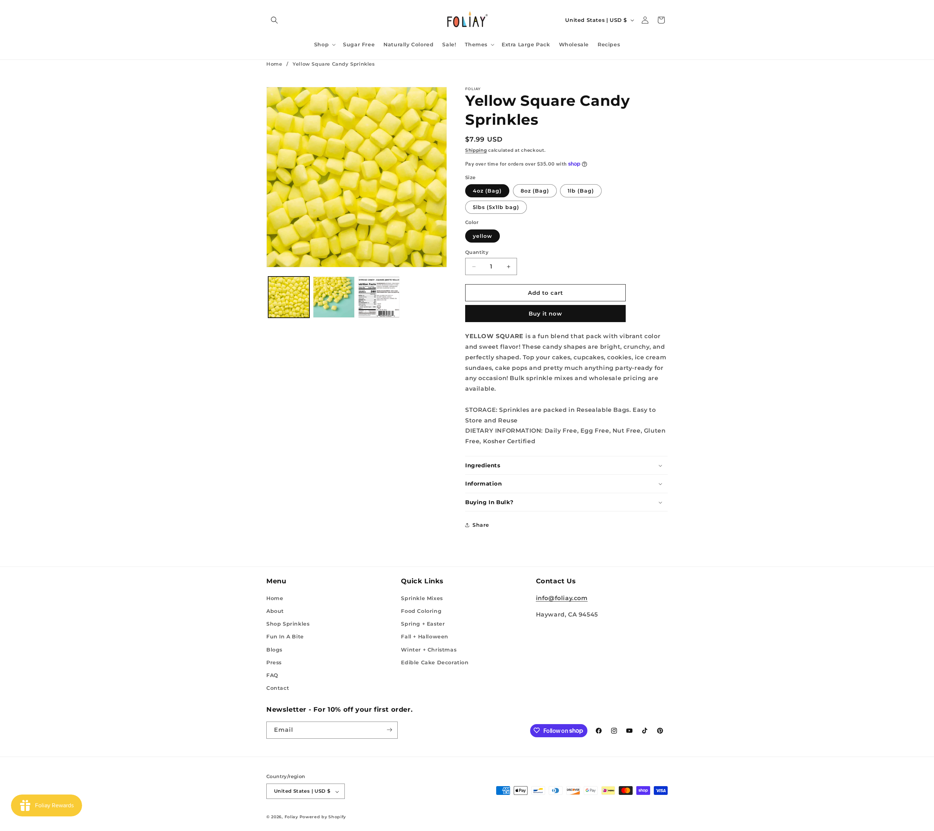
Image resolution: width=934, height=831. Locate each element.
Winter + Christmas (428, 649)
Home (274, 64)
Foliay (291, 817)
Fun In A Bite (285, 636)
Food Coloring (421, 610)
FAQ (272, 675)
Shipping (476, 150)
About (275, 610)
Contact (277, 688)
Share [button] (480, 525)
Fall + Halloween (424, 636)
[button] (274, 20)
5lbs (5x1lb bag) (496, 207)
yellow (482, 236)
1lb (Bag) (581, 191)
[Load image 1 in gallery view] (288, 297)
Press (274, 662)
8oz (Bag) (535, 191)
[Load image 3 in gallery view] (379, 297)
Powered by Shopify (323, 817)
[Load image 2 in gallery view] (333, 297)
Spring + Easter (423, 624)
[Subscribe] (389, 729)
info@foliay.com (562, 597)
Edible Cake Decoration (434, 662)
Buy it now (545, 313)
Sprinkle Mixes (422, 598)
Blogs (274, 649)
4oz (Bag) (487, 191)
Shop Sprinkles (287, 624)
